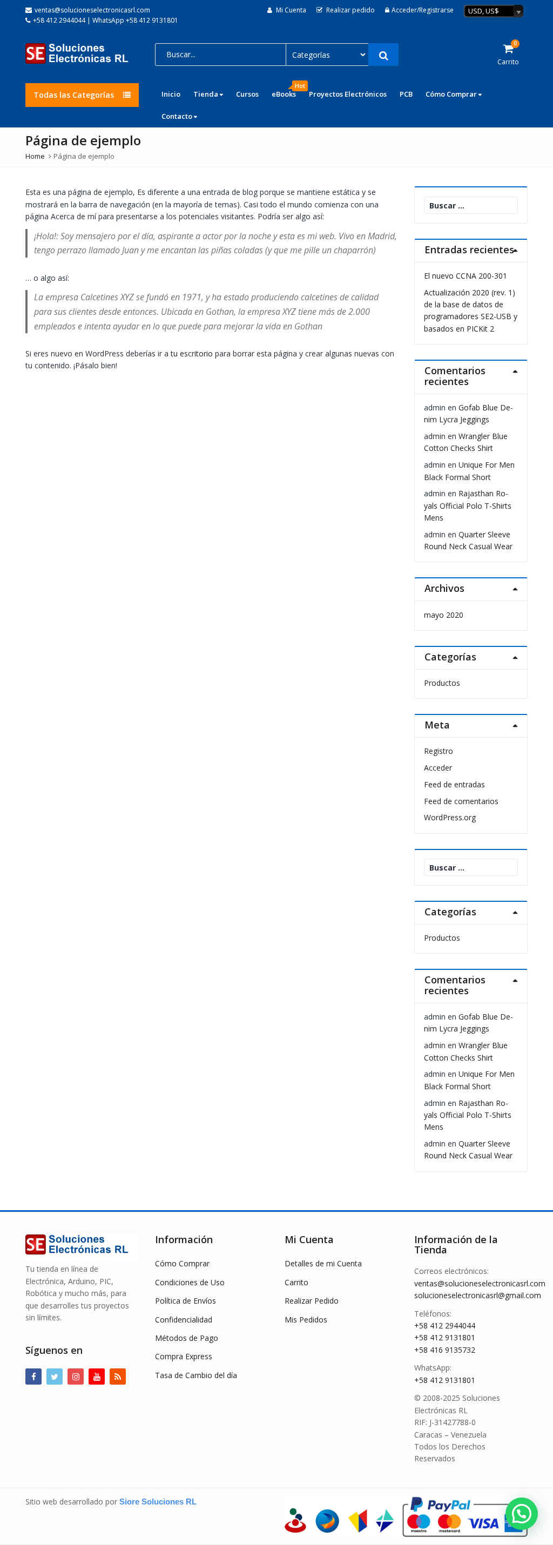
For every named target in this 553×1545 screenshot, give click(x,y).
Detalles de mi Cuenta (323, 1263)
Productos (442, 683)
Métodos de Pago (186, 1338)
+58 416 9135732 (444, 1350)
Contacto (177, 116)
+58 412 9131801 (444, 1337)
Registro (438, 751)
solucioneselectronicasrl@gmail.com (477, 1295)
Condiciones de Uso (190, 1282)
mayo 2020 (443, 615)
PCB (406, 94)
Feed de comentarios (461, 801)
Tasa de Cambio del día (196, 1375)
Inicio (170, 94)
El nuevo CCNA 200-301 (465, 276)
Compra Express (183, 1356)
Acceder (438, 768)
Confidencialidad (183, 1319)
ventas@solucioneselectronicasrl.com (479, 1283)
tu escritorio (192, 353)
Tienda (206, 94)
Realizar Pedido (312, 1301)
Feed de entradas (454, 784)
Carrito (296, 1282)
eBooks (287, 91)
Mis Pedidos (306, 1319)
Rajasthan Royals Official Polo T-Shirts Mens (467, 505)
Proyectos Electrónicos (348, 94)
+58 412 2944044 (444, 1325)
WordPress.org (450, 817)
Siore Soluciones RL (158, 1501)
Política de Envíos (185, 1301)
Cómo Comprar (452, 94)
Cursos (247, 94)
